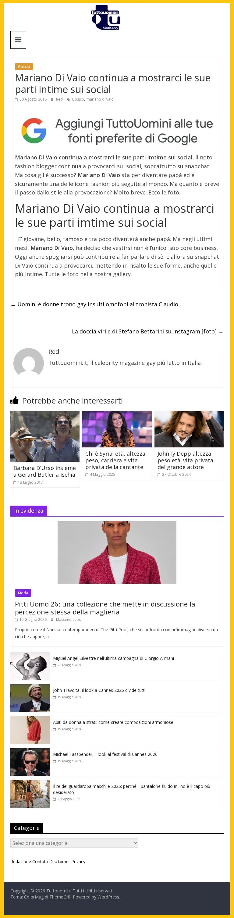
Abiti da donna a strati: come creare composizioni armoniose (113, 722)
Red (60, 99)
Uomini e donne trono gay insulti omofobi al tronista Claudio (94, 304)
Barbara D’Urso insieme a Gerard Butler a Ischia (44, 471)
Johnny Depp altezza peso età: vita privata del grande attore (185, 460)
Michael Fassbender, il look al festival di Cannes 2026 (105, 754)
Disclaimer (59, 861)
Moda (23, 593)
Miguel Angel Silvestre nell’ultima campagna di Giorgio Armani (113, 658)
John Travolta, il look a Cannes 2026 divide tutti (99, 690)
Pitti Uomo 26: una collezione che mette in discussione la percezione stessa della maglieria (105, 607)
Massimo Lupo (68, 619)
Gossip (24, 66)
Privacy (78, 861)
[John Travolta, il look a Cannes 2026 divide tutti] (30, 687)
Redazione (20, 861)
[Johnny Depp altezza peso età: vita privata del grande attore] (189, 414)
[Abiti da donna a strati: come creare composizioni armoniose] (30, 719)
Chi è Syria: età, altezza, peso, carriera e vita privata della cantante (116, 460)
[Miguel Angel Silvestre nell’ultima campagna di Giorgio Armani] (30, 655)
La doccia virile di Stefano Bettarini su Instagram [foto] (148, 331)
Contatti (40, 861)
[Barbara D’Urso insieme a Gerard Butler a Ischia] (45, 414)
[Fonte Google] (117, 131)
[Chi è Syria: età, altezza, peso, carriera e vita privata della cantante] (117, 414)
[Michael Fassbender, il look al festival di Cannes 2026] (30, 751)
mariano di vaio (100, 99)
